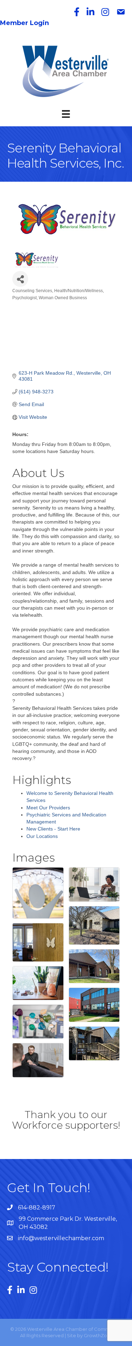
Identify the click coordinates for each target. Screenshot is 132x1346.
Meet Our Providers (48, 807)
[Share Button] (20, 279)
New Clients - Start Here (53, 829)
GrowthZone (98, 1335)
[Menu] (66, 114)
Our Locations (42, 836)
